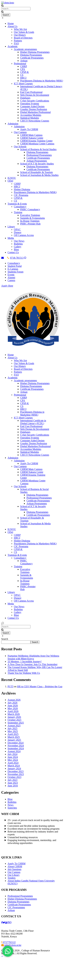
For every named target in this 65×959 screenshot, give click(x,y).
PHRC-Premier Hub (30, 223)
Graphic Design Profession (33, 109)
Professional (20, 63)
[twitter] (4, 922)
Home (11, 23)
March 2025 (14, 737)
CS (21, 75)
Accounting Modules (30, 115)
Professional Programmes (39, 155)
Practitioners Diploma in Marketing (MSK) (41, 80)
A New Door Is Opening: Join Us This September (32, 664)
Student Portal (15, 266)
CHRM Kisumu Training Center (36, 140)
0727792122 (9, 942)
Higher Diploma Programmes (35, 52)
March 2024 (14, 765)
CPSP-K (24, 72)
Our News (19, 241)
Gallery (17, 246)
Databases (25, 97)
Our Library (14, 875)
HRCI (23, 77)
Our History (20, 35)
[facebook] (2, 922)
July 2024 (12, 754)
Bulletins (18, 243)
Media (11, 238)
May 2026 (13, 708)
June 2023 (13, 782)
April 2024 (13, 762)
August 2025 (14, 725)
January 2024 (14, 768)
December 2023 (16, 771)
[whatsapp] (25, 257)
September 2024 (16, 748)
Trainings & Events (17, 203)
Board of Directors (23, 37)
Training (18, 212)
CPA (22, 69)
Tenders (11, 878)
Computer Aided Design (32, 106)
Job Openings (14, 869)
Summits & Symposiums (32, 218)
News (10, 805)
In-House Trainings (29, 221)
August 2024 (14, 751)
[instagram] (8, 922)
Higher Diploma (22, 189)
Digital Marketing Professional (35, 112)
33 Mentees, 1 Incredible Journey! (24, 661)
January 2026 (14, 717)
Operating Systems (29, 103)
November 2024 (16, 745)
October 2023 (14, 777)
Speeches (12, 807)
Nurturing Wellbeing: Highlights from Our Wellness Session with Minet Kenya (33, 657)
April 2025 (13, 734)
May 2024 (13, 760)
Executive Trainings (30, 215)
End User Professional (31, 92)
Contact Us (13, 252)
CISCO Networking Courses (34, 120)
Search (4, 639)
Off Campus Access (24, 235)
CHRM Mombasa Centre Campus (37, 143)
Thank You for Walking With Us (24, 673)
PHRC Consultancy (30, 209)
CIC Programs (21, 195)
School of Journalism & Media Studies (39, 175)
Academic (13, 46)
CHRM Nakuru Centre (31, 138)
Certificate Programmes (32, 57)
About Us (12, 26)
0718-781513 (17, 257)
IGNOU (12, 178)
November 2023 (16, 774)
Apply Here (7, 285)
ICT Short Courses (23, 83)
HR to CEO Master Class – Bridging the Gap (39, 686)
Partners (18, 40)
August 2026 (14, 699)
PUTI (10, 686)
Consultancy (20, 206)
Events (11, 274)
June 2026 (13, 705)
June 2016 (13, 785)
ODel (10, 180)
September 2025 (16, 722)
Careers (11, 280)
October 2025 (14, 719)
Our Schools (20, 146)
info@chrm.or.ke (12, 945)
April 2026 (13, 711)
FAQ (16, 43)
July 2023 (12, 780)
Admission (13, 123)
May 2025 (13, 731)
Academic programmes (25, 49)
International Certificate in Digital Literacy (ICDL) (33, 422)
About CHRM (15, 866)
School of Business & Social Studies (38, 149)
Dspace (17, 232)
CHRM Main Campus (31, 135)
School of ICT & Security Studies (37, 163)
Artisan (23, 60)
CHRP (23, 66)
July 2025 (12, 728)
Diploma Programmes (31, 55)
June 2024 (13, 757)
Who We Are (20, 29)
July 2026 (12, 702)
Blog (16, 249)
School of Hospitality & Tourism (36, 172)
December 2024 (16, 742)
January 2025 (14, 740)
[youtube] (6, 922)
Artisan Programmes (37, 160)
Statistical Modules (29, 118)
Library (11, 226)
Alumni (11, 277)
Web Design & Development (34, 95)
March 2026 (14, 714)
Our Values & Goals (24, 32)
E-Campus (13, 269)
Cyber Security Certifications (34, 100)
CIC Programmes (16, 907)
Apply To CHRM (29, 129)
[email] (2, 257)
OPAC (17, 229)
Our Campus (20, 132)
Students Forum (15, 271)
